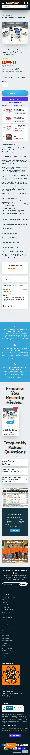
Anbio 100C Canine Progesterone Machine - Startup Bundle (19, 110)
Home (3, 15)
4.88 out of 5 (19, 268)
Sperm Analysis (6, 604)
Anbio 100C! (15, 530)
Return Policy (5, 633)
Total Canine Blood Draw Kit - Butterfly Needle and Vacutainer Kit (20, 127)
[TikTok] (7, 696)
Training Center (5, 607)
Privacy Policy (5, 635)
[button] (5, 58)
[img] (6, 289)
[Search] (26, 6)
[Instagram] (4, 696)
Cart (27, 3)
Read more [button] (5, 302)
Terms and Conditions (7, 640)
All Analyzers (5, 599)
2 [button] (13, 313)
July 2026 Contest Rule (8, 617)
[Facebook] (2, 696)
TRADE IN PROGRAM (8, 628)
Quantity (4, 81)
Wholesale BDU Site (7, 653)
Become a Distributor (7, 615)
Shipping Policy (6, 638)
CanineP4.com (17, 752)
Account (25, 3)
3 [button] (15, 313)
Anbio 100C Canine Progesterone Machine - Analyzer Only (19, 119)
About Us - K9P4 (6, 645)
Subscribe (23, 584)
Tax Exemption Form (7, 648)
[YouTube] (9, 696)
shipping (9, 71)
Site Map (4, 655)
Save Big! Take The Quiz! (8, 610)
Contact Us (4, 643)
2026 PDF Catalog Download (9, 725)
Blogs (3, 630)
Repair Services (6, 612)
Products (8, 15)
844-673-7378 (9, 691)
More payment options (15, 102)
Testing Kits (5, 602)
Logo (12, 3)
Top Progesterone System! (8, 597)
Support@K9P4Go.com (16, 693)
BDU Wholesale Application (9, 650)
